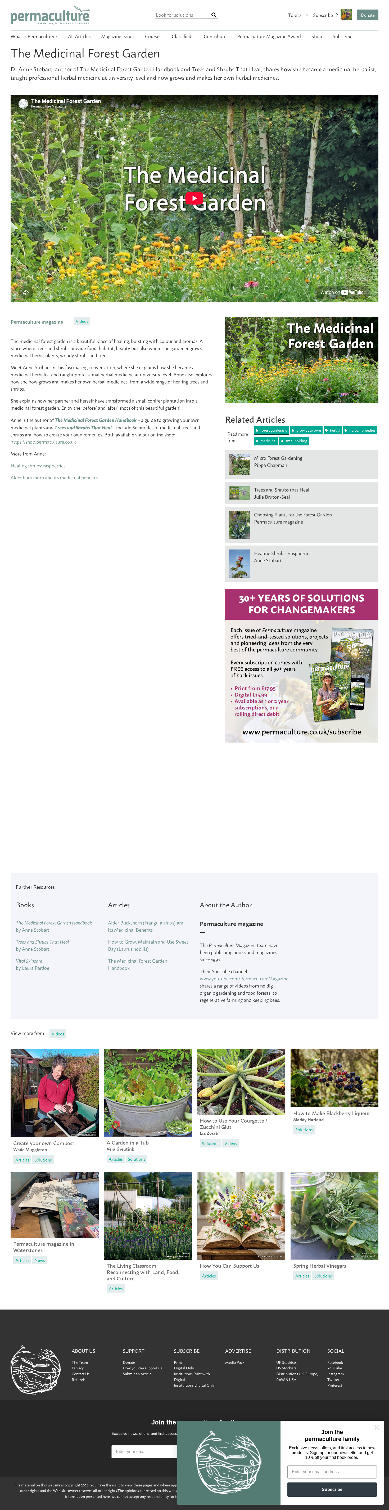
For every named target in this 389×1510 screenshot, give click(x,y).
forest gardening (273, 430)
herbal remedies (362, 430)
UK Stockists (286, 1362)
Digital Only (184, 1368)
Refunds (78, 1379)
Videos (82, 320)
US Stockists (286, 1368)
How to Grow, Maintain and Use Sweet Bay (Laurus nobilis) (148, 945)
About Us (83, 1350)
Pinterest (334, 1385)
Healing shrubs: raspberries (38, 465)
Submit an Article (137, 1373)
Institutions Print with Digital (192, 1376)
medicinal (268, 440)
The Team (80, 1362)
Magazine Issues (117, 36)
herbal (334, 430)
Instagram (335, 1373)
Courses (153, 36)
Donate (368, 14)
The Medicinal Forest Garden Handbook (96, 420)
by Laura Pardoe (32, 964)
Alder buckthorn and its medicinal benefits (54, 477)
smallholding (296, 440)
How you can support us (142, 1368)
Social (335, 1350)
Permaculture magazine (37, 321)
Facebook (335, 1362)
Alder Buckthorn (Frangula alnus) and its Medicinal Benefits (146, 925)
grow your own (308, 430)
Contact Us (80, 1373)
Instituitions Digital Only (194, 1385)
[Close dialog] (377, 1427)
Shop (316, 36)
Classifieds (182, 36)
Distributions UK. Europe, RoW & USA (297, 1376)
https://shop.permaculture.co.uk (43, 441)
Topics (294, 15)
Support (133, 1350)
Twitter (333, 1379)
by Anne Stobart (54, 926)
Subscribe (342, 36)
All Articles (79, 36)
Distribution (293, 1350)
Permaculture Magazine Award (269, 36)
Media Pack (234, 1362)
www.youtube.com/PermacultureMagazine (244, 978)
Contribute (215, 36)
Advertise (238, 1350)
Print (178, 1362)
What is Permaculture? (34, 36)
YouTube (334, 1368)
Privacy (78, 1368)
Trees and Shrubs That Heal (83, 427)
